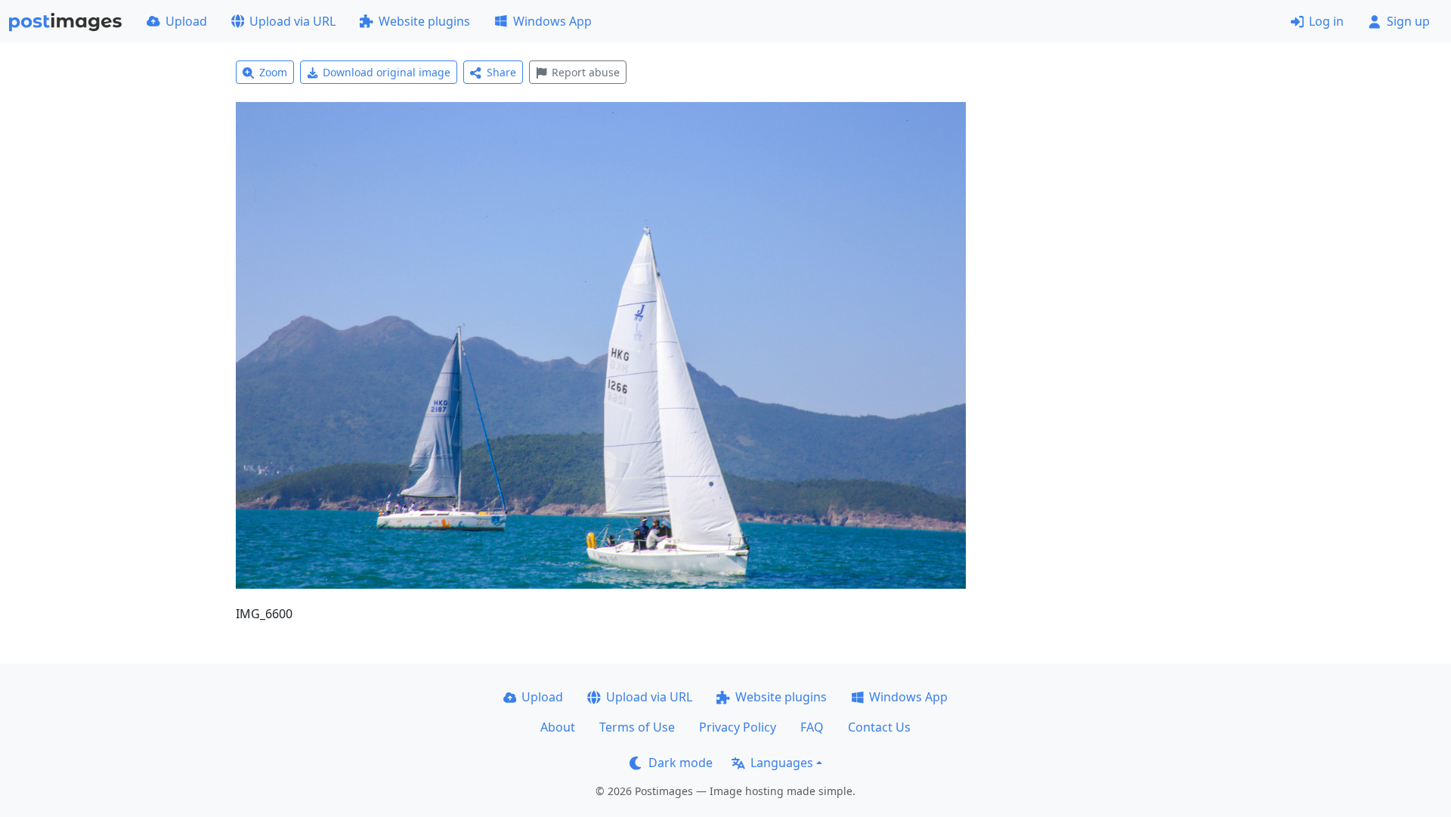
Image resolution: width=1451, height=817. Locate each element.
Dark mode (680, 762)
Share (501, 72)
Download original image (386, 72)
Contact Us (879, 727)
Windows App (552, 21)
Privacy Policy (737, 727)
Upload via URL (292, 21)
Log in (1326, 21)
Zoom (273, 72)
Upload (186, 21)
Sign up (1408, 21)
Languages (781, 762)
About (557, 727)
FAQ (812, 727)
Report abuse (586, 72)
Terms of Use (637, 727)
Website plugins (424, 21)
